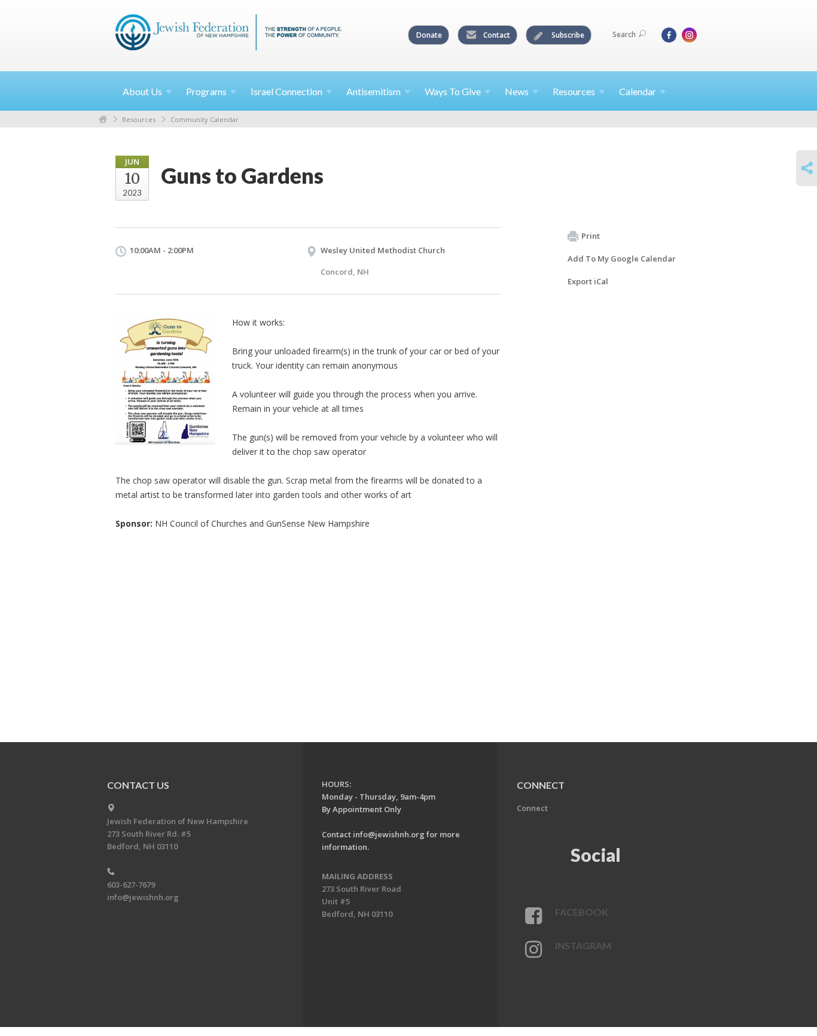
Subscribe (567, 35)
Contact (495, 35)
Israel (286, 91)
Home (103, 119)
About (142, 91)
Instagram (583, 945)
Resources (139, 119)
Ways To (453, 91)
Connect (532, 808)
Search (624, 34)
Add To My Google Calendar (622, 258)
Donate (429, 35)
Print (590, 235)
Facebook (581, 911)
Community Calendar (204, 119)
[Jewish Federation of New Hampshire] (229, 34)
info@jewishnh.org (143, 897)
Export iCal (588, 281)
